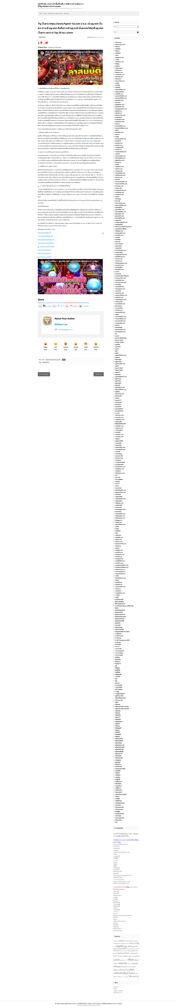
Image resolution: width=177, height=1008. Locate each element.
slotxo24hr (118, 488)
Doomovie (118, 162)
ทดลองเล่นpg (118, 627)
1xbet (116, 55)
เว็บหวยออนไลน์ (119, 807)
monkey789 (118, 301)
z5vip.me (118, 588)
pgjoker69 (118, 361)
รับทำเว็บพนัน (118, 689)
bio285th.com (119, 132)
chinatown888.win (120, 151)
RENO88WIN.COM (120, 423)
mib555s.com (119, 297)
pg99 (116, 353)
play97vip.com (119, 393)
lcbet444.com (119, 265)
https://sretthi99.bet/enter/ (123, 226)
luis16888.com (119, 280)
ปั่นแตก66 (118, 659)
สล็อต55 (136, 960)
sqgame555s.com (120, 492)
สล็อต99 (117, 723)
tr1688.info (118, 522)
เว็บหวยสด (118, 805)
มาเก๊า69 (117, 676)
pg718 (117, 349)
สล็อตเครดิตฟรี (119, 741)
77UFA (117, 59)
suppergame (119, 501)
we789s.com (119, 563)
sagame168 (129, 948)
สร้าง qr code (119, 700)
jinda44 (115, 901)
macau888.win (119, 286)
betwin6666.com (120, 126)
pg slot (117, 336)
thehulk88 (118, 511)
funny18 (117, 201)
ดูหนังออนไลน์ (59, 13)
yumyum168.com (120, 586)
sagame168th (119, 441)
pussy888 (118, 406)
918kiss (117, 66)
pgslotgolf (118, 383)
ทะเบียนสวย (118, 633)
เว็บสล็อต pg (118, 800)
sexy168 (117, 451)
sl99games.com (120, 473)
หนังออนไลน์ (118, 766)
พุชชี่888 (117, 670)
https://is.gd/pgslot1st (44, 250)
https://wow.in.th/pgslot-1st (46, 243)
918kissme (118, 70)
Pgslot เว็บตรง (119, 368)
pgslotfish (118, 381)
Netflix (117, 314)
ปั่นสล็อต (117, 657)
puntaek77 (118, 404)
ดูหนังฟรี (116, 873)
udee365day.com (120, 524)
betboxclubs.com (120, 115)
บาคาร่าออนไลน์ (119, 651)
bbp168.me (118, 111)
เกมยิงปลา (118, 775)
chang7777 (118, 149)
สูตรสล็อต (117, 762)
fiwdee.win (118, 188)
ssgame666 (118, 496)
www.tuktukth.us (120, 571)
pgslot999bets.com (121, 376)
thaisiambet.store (120, 509)
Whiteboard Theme (95, 1005)
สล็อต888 (118, 719)
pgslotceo (118, 378)
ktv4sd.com (118, 258)
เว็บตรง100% (118, 790)
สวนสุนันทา (118, 760)
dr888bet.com (119, 166)
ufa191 (117, 526)
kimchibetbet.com (120, 250)
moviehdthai (119, 308)
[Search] (137, 26)
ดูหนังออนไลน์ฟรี (119, 621)
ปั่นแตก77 (117, 661)
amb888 (117, 87)
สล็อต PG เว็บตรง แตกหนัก (122, 708)
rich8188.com (119, 426)
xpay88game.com (120, 578)
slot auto (117, 477)
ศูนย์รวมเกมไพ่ (119, 696)
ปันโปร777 (118, 663)
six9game (118, 471)
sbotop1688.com (120, 447)
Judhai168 (118, 248)
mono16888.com (120, 303)
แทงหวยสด (118, 816)
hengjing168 (119, 224)
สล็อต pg (117, 704)
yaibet (117, 580)
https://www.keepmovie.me (122, 875)
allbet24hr (118, 79)
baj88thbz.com (119, 104)
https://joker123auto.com (121, 852)
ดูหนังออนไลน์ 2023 (120, 616)
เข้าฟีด (115, 989)
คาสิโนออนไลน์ (119, 599)
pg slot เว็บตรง (119, 340)
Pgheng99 (118, 359)
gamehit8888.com (120, 205)
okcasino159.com (120, 321)
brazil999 (118, 141)
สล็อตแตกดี (118, 756)
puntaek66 (118, 402)
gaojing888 (118, 207)
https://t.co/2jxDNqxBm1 (47, 246)
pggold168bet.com (120, 355)
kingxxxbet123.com (121, 254)
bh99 (116, 130)
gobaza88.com (119, 214)
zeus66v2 (118, 591)
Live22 (117, 271)
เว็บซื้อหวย (118, 788)
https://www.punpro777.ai (121, 881)
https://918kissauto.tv (120, 844)
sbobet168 (118, 445)
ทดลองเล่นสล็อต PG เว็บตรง (122, 631)
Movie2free (118, 306)
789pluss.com (119, 61)
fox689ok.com (119, 192)
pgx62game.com (120, 387)
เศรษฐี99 (117, 811)
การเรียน (117, 595)
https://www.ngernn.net (121, 883)
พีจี (116, 666)
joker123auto (119, 243)
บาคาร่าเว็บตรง (119, 653)
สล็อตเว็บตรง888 (119, 747)
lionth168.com (119, 269)
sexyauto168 (119, 456)
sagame (117, 438)
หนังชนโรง (118, 764)
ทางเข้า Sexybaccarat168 (122, 640)
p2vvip (117, 325)
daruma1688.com (120, 158)
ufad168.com (119, 537)
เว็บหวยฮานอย (119, 809)
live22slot (118, 274)
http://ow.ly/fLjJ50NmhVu (45, 236)
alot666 (117, 85)
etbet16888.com (120, 173)
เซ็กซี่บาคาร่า (118, 781)
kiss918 (115, 925)
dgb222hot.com (120, 160)
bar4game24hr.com (121, 109)
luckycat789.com (120, 278)
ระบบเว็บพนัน (118, 687)
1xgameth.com (119, 57)
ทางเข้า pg (118, 638)
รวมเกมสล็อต (118, 685)
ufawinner (118, 546)
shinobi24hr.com (120, 466)
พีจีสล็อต (117, 668)
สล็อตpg (117, 726)
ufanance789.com (120, 543)
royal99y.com (119, 434)
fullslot (117, 196)
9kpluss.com (119, 72)
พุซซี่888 (117, 672)
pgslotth (117, 385)
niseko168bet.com (120, 316)
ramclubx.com (119, 415)
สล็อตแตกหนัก (119, 758)
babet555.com (119, 100)
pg (116, 333)
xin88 (117, 576)
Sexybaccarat (119, 458)
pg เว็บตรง (118, 346)
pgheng (117, 357)
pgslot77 (117, 372)
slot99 (115, 897)
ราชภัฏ (117, 691)
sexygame (118, 460)
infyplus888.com (120, 233)
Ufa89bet (118, 531)
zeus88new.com (120, 593)
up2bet (117, 548)
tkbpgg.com (118, 520)
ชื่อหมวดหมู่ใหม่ (119, 601)
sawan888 (118, 443)
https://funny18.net (119, 921)
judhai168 (116, 903)
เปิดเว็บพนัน (118, 783)
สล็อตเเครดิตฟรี (119, 751)
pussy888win (119, 411)
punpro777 (118, 400)
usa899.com (119, 550)
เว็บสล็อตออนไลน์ (119, 803)
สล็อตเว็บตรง (51, 13)
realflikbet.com (119, 419)
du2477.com (119, 169)
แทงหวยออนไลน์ (119, 818)
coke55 (117, 154)
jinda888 (118, 239)
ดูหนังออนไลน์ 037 (120, 614)
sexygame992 (119, 464)
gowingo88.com (120, 218)
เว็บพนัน (117, 796)
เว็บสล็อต (117, 798)
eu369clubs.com (120, 175)
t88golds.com (119, 503)
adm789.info (119, 76)
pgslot (41, 13)
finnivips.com (119, 186)
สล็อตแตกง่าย (118, 753)
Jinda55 (117, 237)
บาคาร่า (117, 646)
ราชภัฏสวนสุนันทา (120, 693)
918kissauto (118, 68)
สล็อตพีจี (117, 732)
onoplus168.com (120, 323)
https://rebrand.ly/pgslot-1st (46, 239)
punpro (117, 398)
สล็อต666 (118, 715)
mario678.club (119, 293)
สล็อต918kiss (119, 721)
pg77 (116, 351)
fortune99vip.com (120, 190)
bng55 (117, 136)
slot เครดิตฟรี (119, 479)
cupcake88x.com (120, 156)
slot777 (117, 483)
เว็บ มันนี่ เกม (118, 786)
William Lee (92, 37)
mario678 (118, 291)
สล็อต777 (117, 717)
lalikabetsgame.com (121, 263)
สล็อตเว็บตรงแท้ (119, 749)
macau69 (118, 284)
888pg (117, 64)
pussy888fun (119, 409)
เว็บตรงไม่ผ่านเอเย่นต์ (120, 794)
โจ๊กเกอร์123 (118, 820)
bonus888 (116, 904)
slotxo (117, 486)
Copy (64, 359)
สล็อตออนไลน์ (119, 738)
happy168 (118, 220)
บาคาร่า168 (118, 648)
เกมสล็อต (117, 777)
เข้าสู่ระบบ (116, 987)
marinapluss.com (120, 289)
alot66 (117, 83)
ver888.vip (118, 556)
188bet (117, 51)
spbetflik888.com (120, 490)
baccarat (117, 102)
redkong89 (118, 421)
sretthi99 (118, 494)
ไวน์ (116, 822)
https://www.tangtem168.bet (122, 915)
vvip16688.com (120, 561)
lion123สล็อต (118, 267)
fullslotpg (118, 198)
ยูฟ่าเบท (117, 683)
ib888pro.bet (119, 231)
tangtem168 (118, 505)
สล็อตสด (117, 736)
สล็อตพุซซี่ (118, 734)
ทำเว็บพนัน (118, 644)
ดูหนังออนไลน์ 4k (119, 618)
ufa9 (116, 533)
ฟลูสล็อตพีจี (118, 674)
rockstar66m (119, 430)
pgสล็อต (117, 391)
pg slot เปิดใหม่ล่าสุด (120, 338)
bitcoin (117, 134)
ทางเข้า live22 (119, 636)
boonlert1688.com (120, 139)
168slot (117, 46)
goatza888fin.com (120, 211)
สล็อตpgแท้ (118, 728)
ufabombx (118, 535)
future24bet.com (120, 203)
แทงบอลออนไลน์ (119, 813)
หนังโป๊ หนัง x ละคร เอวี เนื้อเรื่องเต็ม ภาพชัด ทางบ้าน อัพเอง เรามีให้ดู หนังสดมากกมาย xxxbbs (93, 1003)
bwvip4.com (119, 143)
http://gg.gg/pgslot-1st (44, 253)
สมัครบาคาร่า (123, 960)
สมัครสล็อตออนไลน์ (120, 698)
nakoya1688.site (120, 312)
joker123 (117, 241)
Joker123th (118, 246)
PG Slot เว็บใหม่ (119, 342)
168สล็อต (117, 49)
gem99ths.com (119, 209)
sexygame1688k (120, 462)
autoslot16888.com (121, 96)
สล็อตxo (117, 730)
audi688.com (119, 94)
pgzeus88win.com (120, 389)
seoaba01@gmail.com (65, 329)
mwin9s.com (119, 310)
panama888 (118, 327)
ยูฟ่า (116, 678)
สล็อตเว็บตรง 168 (119, 745)
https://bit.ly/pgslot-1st (44, 232)
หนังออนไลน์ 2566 (120, 768)
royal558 (117, 432)
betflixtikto (118, 117)
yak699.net (118, 582)
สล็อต (45, 13)
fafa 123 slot (118, 177)
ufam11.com (118, 539)
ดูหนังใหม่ (117, 623)
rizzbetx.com (119, 428)
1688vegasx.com (120, 44)
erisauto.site (119, 171)
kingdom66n (119, 252)
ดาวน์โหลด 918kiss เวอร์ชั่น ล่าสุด (124, 606)
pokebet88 (118, 396)
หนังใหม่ (117, 773)
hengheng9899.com (121, 222)
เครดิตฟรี (117, 779)
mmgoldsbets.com (120, 299)
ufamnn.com (119, 541)
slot (116, 475)
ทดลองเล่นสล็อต (119, 629)
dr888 (117, 164)
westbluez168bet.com (121, 565)
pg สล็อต (117, 344)
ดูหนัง (116, 608)
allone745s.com (120, 81)
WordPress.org (117, 992)
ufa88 (117, 528)
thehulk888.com (120, 513)
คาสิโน (117, 597)
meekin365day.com (121, 295)
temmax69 (118, 507)
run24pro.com (119, 436)
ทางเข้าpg (118, 642)
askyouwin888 (119, 91)
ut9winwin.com (119, 554)
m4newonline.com (120, 282)
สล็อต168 (66, 13)
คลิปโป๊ (115, 917)
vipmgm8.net (119, 558)
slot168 (117, 481)
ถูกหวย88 (118, 625)
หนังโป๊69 (117, 771)
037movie (118, 42)
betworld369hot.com (121, 128)
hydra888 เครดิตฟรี (120, 229)
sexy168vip (118, 453)
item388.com (119, 235)
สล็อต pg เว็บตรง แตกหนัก (122, 706)
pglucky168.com (120, 363)
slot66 (115, 899)
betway (117, 123)
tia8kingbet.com (120, 516)
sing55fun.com (119, 468)
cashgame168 (119, 147)
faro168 (117, 179)
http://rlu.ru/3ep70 (45, 257)
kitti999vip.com (120, 256)
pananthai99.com (120, 329)
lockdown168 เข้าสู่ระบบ (122, 276)
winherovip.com (120, 569)
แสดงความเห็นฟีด (118, 991)
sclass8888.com (120, 449)
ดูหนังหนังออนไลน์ (120, 610)
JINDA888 (116, 906)
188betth (118, 53)
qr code (117, 413)
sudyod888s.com (120, 498)
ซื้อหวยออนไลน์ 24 (120, 603)
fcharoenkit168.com (121, 181)
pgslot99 (118, 374)
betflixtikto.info (119, 119)
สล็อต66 (117, 713)
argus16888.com (120, 89)
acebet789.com (120, 74)
